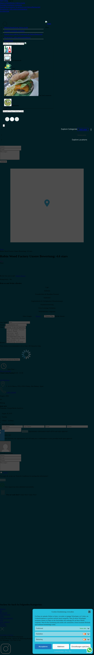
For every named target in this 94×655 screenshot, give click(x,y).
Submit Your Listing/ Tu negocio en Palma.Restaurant (20, 7)
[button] (89, 612)
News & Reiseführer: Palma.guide (12, 3)
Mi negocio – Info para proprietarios (13, 9)
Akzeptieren (43, 647)
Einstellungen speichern (80, 647)
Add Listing (4, 1)
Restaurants (81, 135)
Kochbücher (4, 11)
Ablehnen (60, 647)
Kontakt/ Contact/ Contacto (11, 5)
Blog (66, 651)
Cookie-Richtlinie (59, 651)
